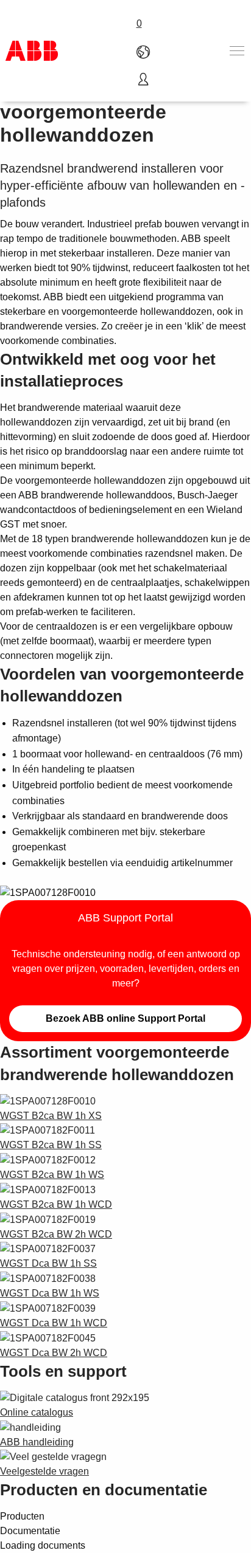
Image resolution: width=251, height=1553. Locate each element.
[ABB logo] (31, 51)
